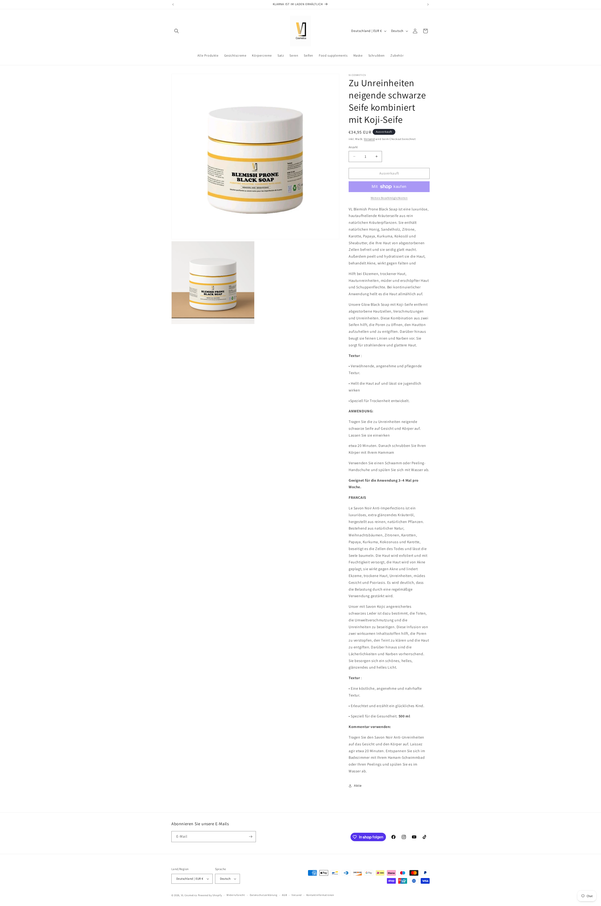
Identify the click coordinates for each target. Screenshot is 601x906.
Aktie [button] (358, 785)
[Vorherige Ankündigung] (173, 4)
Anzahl (353, 147)
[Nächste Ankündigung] (428, 4)
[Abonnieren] (250, 836)
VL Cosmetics (189, 895)
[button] (176, 31)
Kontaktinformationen (320, 895)
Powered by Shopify (210, 895)
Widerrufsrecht (236, 895)
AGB (284, 895)
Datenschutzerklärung (263, 895)
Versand (369, 139)
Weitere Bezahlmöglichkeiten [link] (389, 198)
